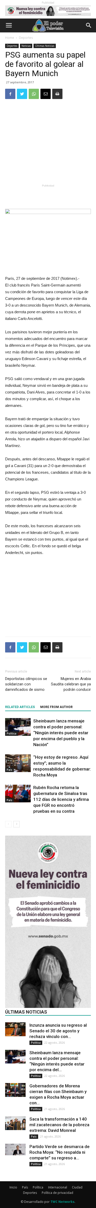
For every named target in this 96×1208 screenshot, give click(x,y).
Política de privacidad (57, 1193)
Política (11, 733)
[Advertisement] (48, 145)
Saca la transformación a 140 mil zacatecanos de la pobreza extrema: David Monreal (59, 1124)
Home (9, 37)
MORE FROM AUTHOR (56, 707)
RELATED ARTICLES (20, 707)
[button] (89, 25)
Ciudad (77, 1187)
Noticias (26, 46)
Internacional (57, 1187)
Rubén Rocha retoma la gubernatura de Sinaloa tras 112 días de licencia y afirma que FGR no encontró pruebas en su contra (61, 799)
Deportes (26, 37)
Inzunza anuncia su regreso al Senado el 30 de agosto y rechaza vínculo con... (58, 1031)
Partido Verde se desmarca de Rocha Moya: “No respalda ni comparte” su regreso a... (59, 1152)
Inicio (13, 1187)
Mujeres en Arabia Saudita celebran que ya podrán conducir (71, 684)
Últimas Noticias (44, 46)
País (9, 770)
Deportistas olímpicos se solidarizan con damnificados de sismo (26, 684)
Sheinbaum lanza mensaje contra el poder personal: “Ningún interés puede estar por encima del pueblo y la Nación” (60, 732)
